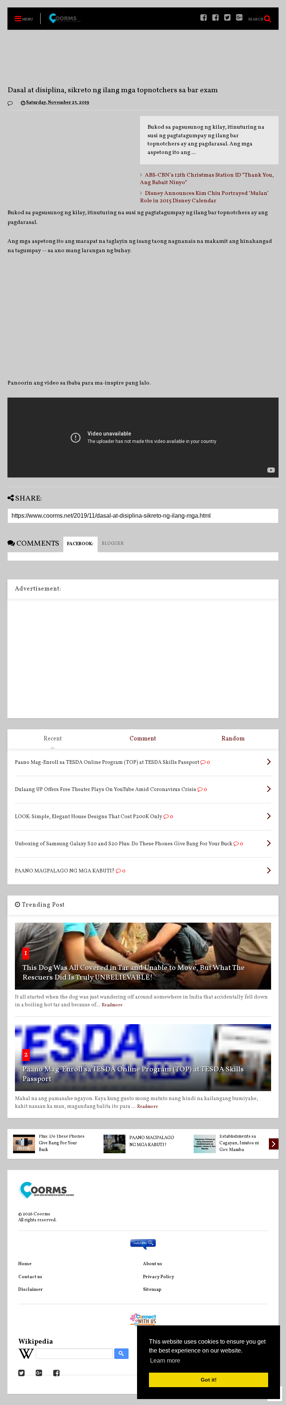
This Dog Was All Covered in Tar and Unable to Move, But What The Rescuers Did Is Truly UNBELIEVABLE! (133, 973)
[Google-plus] (239, 18)
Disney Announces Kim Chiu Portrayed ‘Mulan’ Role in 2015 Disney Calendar (204, 197)
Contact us (30, 1277)
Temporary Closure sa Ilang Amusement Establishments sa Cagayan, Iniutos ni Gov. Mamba (241, 1136)
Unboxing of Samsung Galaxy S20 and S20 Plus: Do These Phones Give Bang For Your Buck (62, 1136)
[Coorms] (64, 21)
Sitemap (152, 1290)
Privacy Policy (158, 1277)
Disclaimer (30, 1290)
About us (152, 1264)
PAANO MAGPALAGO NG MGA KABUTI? (151, 1141)
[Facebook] (215, 18)
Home (25, 1264)
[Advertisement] (143, 57)
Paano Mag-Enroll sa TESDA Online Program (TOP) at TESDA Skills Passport (133, 1074)
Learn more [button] (165, 1360)
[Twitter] (227, 18)
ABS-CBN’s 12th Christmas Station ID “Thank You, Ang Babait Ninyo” (207, 179)
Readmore (112, 1005)
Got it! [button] (209, 1380)
